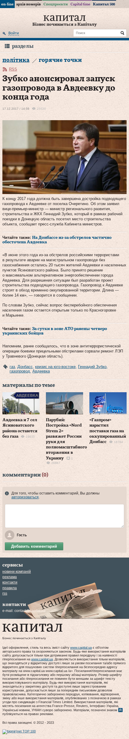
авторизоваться (25, 497)
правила (9, 588)
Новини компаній (16, 571)
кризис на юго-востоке (55, 366)
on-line (7, 4)
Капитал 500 (104, 4)
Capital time (80, 4)
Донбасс (25, 366)
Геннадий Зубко (92, 366)
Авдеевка (41, 371)
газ (12, 366)
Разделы (23, 46)
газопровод (20, 371)
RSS (13, 69)
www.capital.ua (81, 647)
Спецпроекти (56, 4)
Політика (15, 60)
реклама (9, 577)
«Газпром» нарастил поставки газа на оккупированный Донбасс (107, 431)
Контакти (9, 582)
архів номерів (28, 4)
